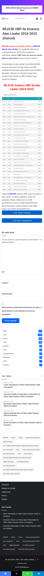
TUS (5, 350)
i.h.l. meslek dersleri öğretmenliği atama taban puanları (21, 445)
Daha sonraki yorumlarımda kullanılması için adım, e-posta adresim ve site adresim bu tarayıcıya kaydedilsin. (22, 310)
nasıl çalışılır (28, 453)
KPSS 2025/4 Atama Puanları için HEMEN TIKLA (22, 9)
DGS (5, 331)
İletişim (4, 499)
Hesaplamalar (8, 354)
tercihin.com (22, 563)
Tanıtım (6, 365)
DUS (5, 361)
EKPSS (5, 346)
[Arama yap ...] (41, 19)
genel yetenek (8, 441)
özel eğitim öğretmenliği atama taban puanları (18, 470)
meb (19, 453)
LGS (4, 342)
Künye (4, 496)
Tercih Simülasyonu (22, 567)
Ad (3, 272)
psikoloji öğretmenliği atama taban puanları (17, 457)
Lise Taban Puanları (22, 212)
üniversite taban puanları (11, 474)
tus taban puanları (22, 461)
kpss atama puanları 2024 (31, 449)
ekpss (21, 437)
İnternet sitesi (7, 294)
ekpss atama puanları (33, 437)
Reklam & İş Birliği (8, 488)
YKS (4, 335)
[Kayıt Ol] (37, 19)
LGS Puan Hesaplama (22, 220)
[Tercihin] (19, 18)
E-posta (5, 283)
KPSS (5, 338)
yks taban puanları (9, 465)
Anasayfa (5, 485)
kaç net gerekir (8, 449)
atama (13, 437)
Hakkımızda (6, 492)
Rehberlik (6, 357)
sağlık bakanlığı (8, 461)
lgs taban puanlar (8, 453)
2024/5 (5, 437)
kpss (17, 449)
